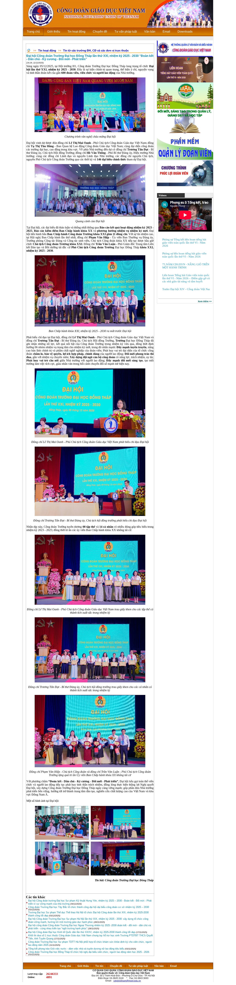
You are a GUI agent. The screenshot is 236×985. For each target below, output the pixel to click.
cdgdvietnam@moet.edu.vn (127, 980)
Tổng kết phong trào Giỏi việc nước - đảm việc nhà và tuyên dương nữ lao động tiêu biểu (76, 948)
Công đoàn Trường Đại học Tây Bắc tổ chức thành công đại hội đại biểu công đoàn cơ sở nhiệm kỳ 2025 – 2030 (88, 907)
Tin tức (99, 966)
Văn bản (159, 966)
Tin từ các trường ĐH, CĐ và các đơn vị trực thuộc (96, 50)
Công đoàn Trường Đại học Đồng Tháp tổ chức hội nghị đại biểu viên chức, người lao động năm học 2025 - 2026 (88, 952)
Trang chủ (65, 966)
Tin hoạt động (47, 50)
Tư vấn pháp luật (138, 966)
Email (173, 966)
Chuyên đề (116, 966)
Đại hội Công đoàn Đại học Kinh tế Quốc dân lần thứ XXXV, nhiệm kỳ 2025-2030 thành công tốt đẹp (81, 932)
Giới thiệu (83, 966)
